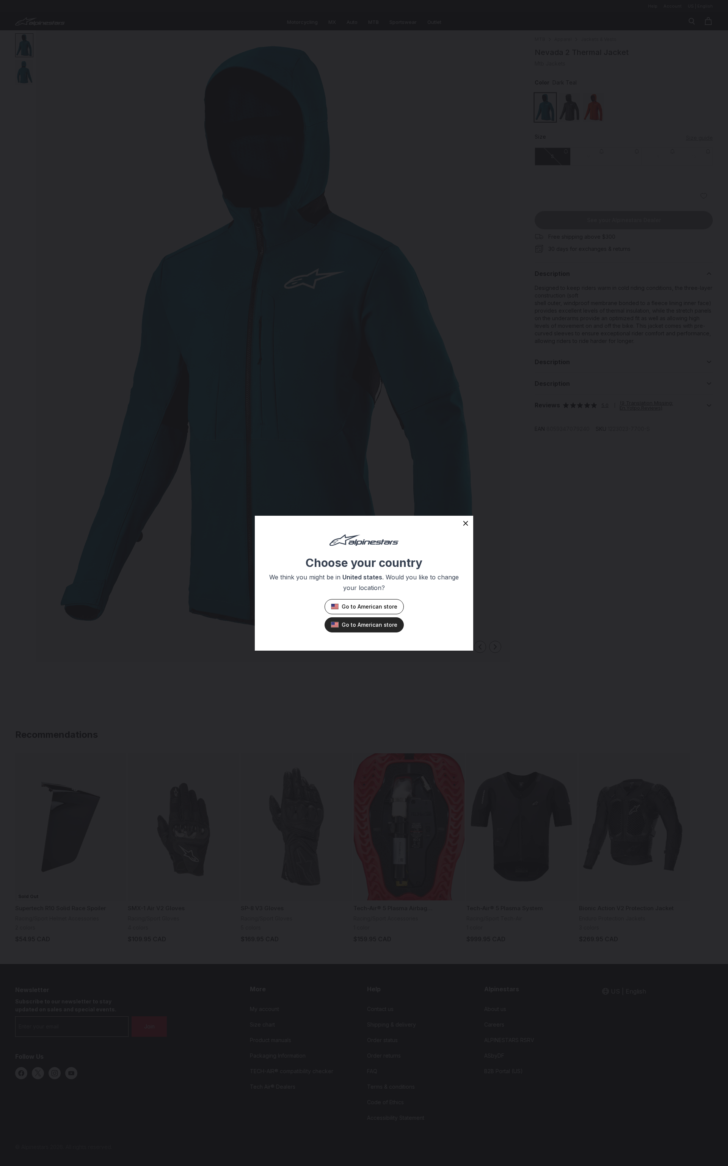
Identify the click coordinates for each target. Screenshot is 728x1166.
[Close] (465, 523)
